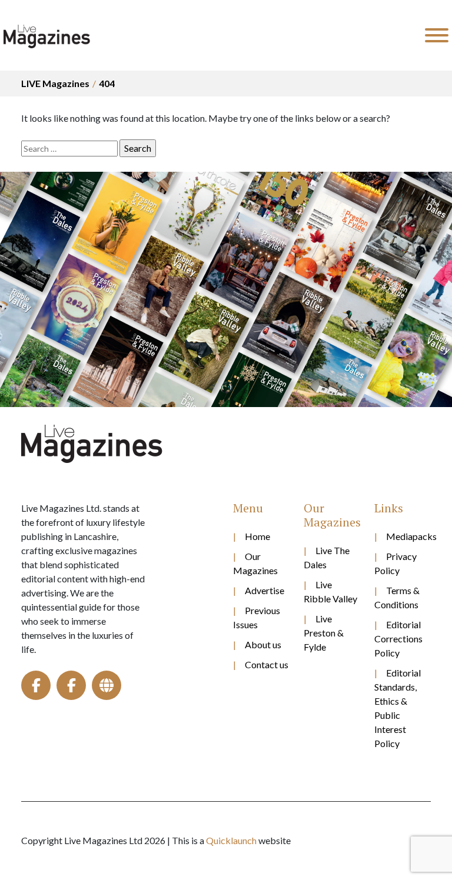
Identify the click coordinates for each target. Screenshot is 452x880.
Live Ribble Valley (330, 591)
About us (263, 644)
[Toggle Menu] (436, 35)
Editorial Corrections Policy (398, 638)
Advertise (264, 590)
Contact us (266, 664)
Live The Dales (327, 557)
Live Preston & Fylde (324, 632)
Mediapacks (408, 536)
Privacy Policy (395, 563)
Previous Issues (256, 617)
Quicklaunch (231, 840)
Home (257, 536)
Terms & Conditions (397, 597)
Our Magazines (255, 563)
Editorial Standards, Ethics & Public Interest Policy (397, 708)
